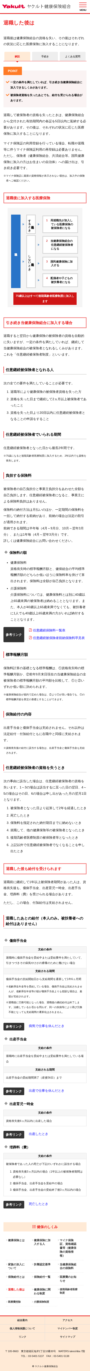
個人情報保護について (22, 1328)
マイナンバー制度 (67, 1328)
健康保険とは (16, 1240)
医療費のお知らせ (68, 1278)
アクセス (68, 1320)
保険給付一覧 (42, 1276)
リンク (22, 1336)
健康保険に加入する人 (42, 1242)
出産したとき (38, 1134)
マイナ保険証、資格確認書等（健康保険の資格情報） (68, 1248)
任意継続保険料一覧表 (49, 630)
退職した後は (16, 1289)
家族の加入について (16, 1266)
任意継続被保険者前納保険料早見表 (59, 638)
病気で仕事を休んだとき (46, 1026)
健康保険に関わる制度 (42, 1291)
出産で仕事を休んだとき (46, 1090)
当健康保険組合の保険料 (68, 1266)
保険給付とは (16, 1276)
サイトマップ (67, 1336)
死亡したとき (38, 1204)
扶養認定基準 (42, 1264)
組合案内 (22, 1320)
